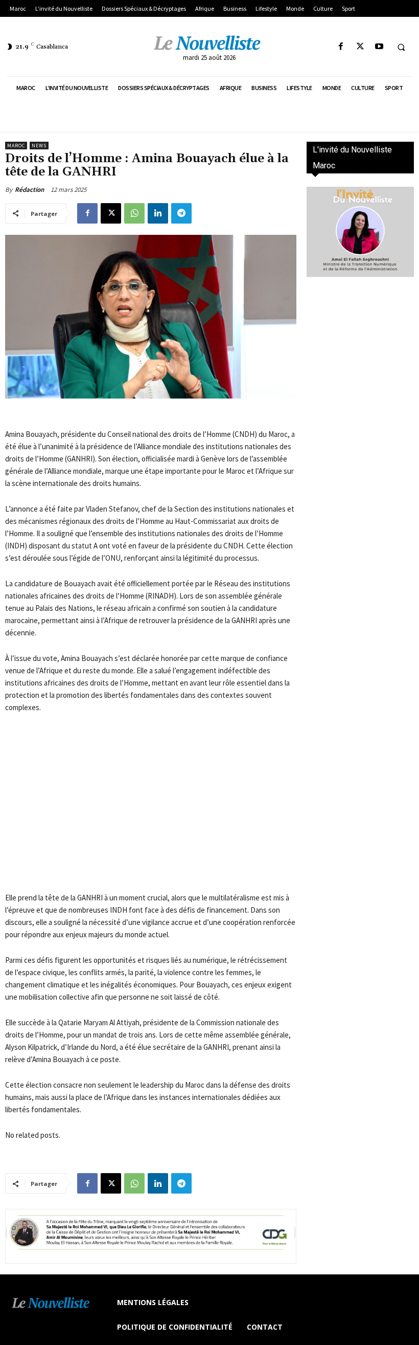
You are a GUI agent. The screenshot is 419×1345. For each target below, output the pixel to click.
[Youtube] (379, 47)
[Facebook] (341, 47)
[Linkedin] (158, 213)
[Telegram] (181, 213)
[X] (360, 47)
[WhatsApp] (134, 213)
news (39, 145)
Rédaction (29, 189)
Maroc (16, 145)
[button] (401, 47)
